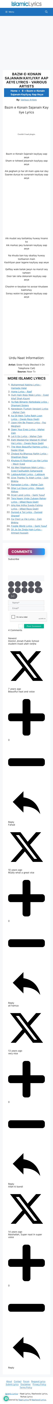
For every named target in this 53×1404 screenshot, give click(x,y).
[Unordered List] (11, 590)
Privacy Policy (39, 1384)
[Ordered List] (38, 584)
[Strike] (31, 584)
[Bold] (11, 584)
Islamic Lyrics (11, 1393)
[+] (12, 596)
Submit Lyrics (12, 1384)
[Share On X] (26, 683)
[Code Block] (24, 590)
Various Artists (29, 99)
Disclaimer (26, 1384)
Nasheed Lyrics (38, 1399)
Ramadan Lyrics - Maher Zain (27, 484)
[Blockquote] (18, 590)
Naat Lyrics (23, 1399)
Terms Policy (26, 1387)
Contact (17, 1381)
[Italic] (18, 584)
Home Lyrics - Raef (21, 391)
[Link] (31, 590)
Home (14, 90)
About (9, 1381)
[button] (46, 12)
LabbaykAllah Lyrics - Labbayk (28, 474)
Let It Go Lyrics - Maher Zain (26, 436)
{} (38, 590)
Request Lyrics (38, 1381)
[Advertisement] (26, 43)
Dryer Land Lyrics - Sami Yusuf (28, 495)
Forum (26, 1381)
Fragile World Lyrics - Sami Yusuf (29, 526)
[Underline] (24, 584)
